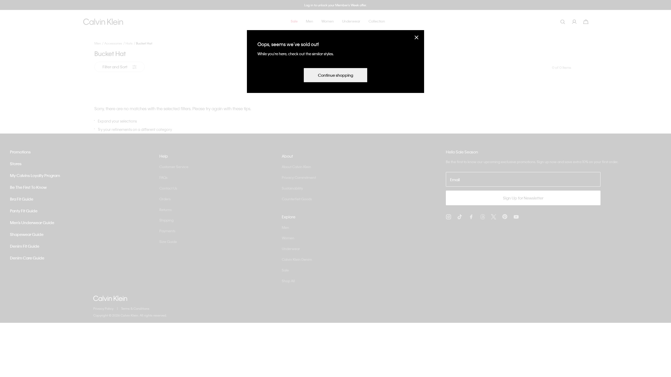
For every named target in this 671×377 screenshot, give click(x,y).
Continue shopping (335, 75)
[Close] (416, 37)
